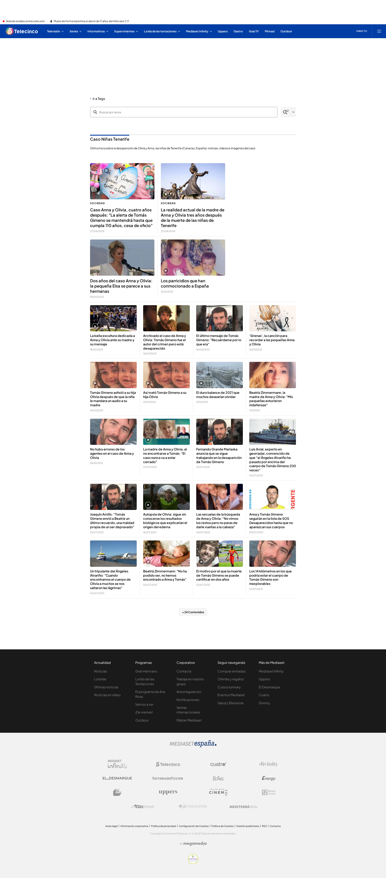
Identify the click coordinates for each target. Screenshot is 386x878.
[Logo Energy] (269, 778)
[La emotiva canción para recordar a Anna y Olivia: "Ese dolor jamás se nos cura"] (272, 318)
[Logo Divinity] (269, 764)
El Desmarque (269, 687)
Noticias (100, 671)
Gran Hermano (146, 671)
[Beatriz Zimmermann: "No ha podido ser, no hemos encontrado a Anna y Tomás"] (166, 553)
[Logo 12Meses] (268, 792)
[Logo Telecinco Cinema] (218, 792)
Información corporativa (134, 826)
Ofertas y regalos (231, 679)
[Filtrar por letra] (293, 112)
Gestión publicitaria (247, 826)
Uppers (264, 679)
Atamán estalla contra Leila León (25, 21)
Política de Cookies (222, 826)
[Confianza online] (193, 863)
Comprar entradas (231, 671)
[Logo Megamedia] (195, 843)
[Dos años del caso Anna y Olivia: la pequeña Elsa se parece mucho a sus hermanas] (122, 257)
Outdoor (142, 720)
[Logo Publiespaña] (193, 806)
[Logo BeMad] (117, 792)
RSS (264, 826)
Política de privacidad (163, 826)
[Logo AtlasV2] (142, 806)
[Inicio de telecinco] (22, 31)
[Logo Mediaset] (193, 746)
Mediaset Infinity (271, 671)
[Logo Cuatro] (218, 764)
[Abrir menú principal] (379, 31)
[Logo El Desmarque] (117, 778)
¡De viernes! (144, 712)
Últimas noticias (106, 687)
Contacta (184, 671)
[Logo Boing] (218, 778)
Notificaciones (188, 700)
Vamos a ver (144, 704)
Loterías (100, 679)
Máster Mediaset (189, 720)
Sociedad (97, 203)
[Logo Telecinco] (168, 764)
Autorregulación (189, 692)
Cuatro (264, 695)
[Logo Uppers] (168, 792)
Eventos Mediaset (231, 695)
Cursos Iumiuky (229, 687)
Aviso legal (111, 826)
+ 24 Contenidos (193, 612)
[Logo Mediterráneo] (243, 806)
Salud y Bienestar (231, 703)
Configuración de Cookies (194, 826)
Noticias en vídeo (107, 695)
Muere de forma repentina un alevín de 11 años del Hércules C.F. (92, 21)
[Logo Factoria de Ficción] (168, 778)
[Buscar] (285, 112)
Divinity (264, 703)
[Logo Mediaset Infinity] (117, 764)
